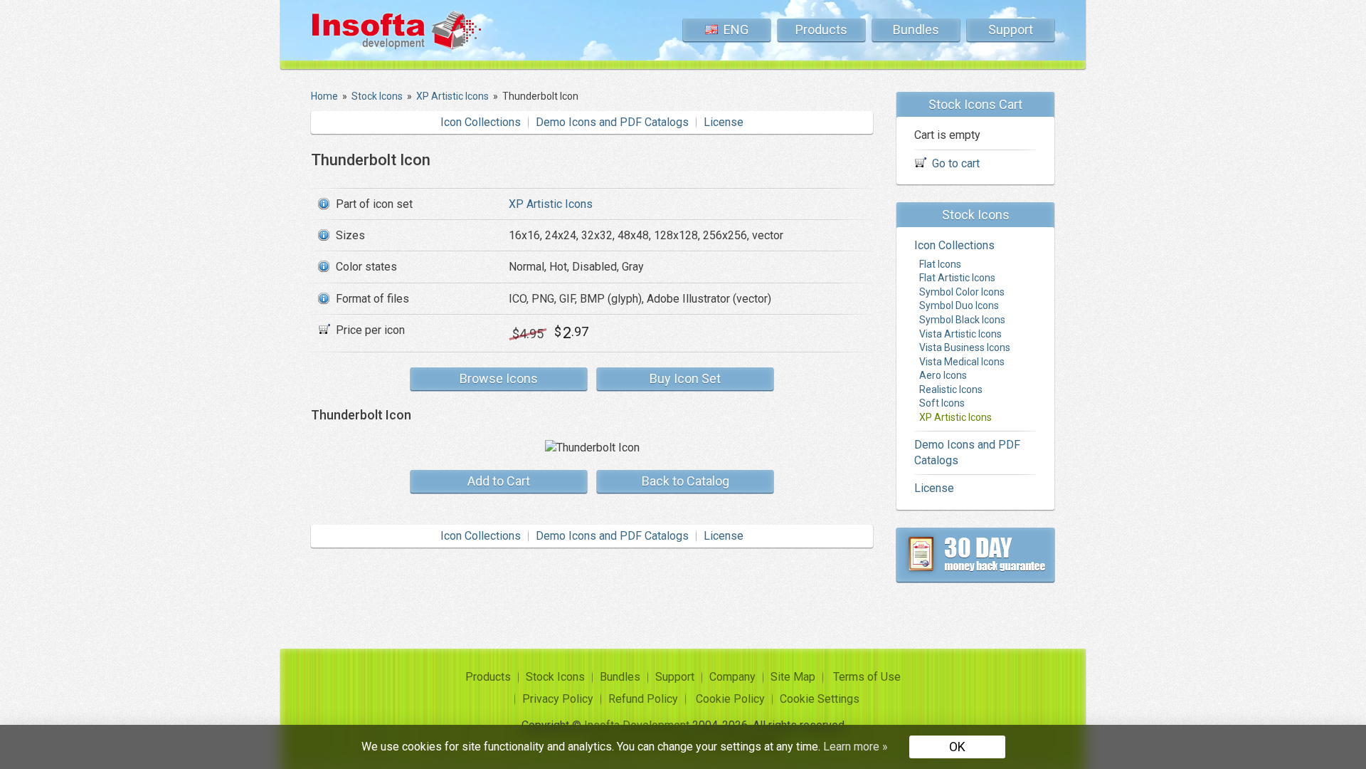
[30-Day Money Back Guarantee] (975, 555)
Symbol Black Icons (962, 319)
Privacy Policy (557, 699)
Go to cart (956, 163)
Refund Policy (643, 699)
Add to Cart (498, 481)
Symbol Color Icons (962, 292)
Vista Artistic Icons (960, 334)
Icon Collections (480, 122)
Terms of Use (867, 677)
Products (821, 29)
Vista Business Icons (964, 347)
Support (1010, 29)
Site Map (793, 677)
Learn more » (855, 746)
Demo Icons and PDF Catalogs (612, 122)
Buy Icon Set (685, 378)
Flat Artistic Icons (957, 277)
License (723, 122)
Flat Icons (940, 264)
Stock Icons (555, 677)
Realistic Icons (951, 389)
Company (732, 677)
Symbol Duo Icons (959, 305)
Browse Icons (499, 378)
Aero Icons (943, 375)
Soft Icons (942, 403)
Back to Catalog (685, 481)
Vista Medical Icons (962, 361)
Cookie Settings (819, 699)
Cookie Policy (730, 699)
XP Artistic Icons (551, 204)
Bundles (916, 29)
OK (957, 746)
